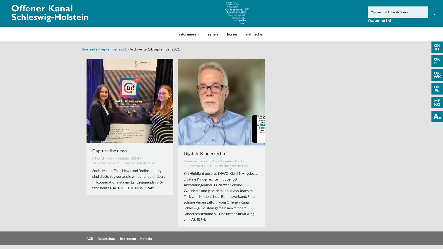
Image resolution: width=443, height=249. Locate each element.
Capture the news (109, 150)
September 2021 (113, 49)
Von (124, 158)
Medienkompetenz (196, 161)
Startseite (89, 49)
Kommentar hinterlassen (139, 163)
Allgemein (98, 158)
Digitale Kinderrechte (205, 153)
